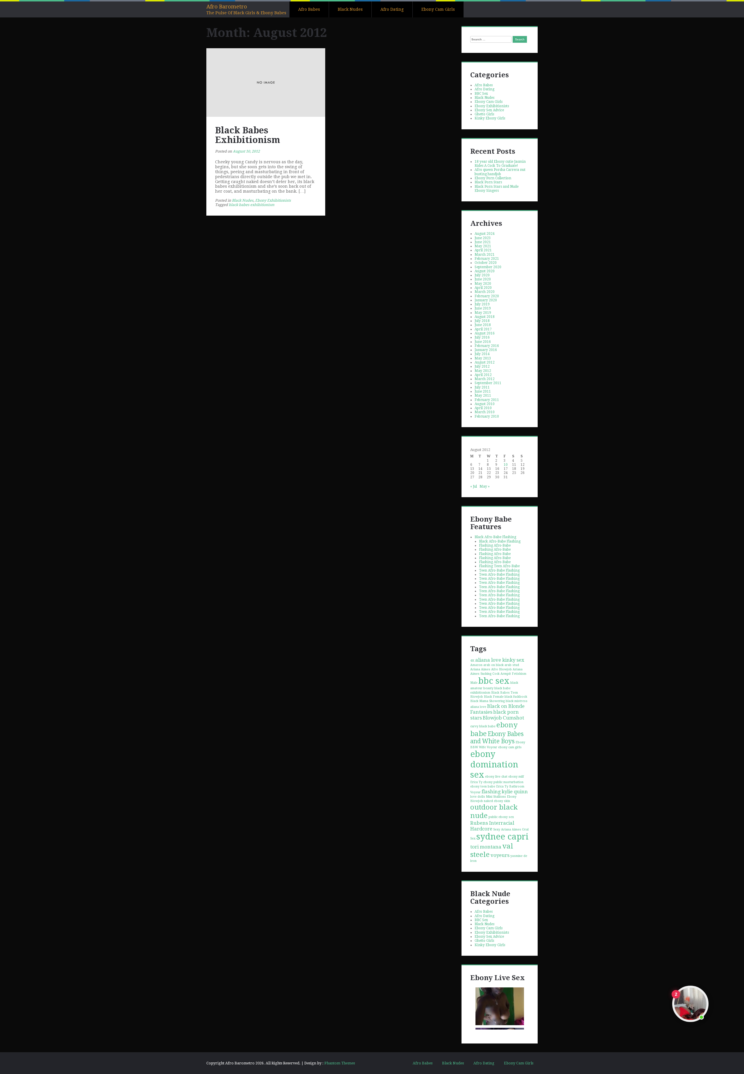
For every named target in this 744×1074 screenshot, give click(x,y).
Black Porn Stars (488, 182)
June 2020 (483, 279)
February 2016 (487, 346)
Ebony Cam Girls (438, 9)
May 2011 (483, 395)
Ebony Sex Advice (489, 110)
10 (506, 465)
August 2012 (485, 362)
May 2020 (483, 284)
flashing (491, 791)
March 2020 (485, 292)
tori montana (485, 847)
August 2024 (485, 234)
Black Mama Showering (487, 701)
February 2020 (487, 296)
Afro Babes (309, 9)
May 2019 (483, 313)
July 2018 (482, 321)
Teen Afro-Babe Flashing (499, 570)
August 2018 (485, 317)
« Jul (473, 486)
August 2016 (485, 333)
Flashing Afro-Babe (495, 545)
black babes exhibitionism (251, 205)
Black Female (494, 697)
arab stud (512, 665)
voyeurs (500, 855)
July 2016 (482, 337)
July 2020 (482, 275)
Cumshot (513, 718)
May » (485, 486)
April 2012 (483, 375)
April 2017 (483, 329)
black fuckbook (516, 697)
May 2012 (483, 371)
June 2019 (483, 308)
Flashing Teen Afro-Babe (499, 566)
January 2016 (486, 350)
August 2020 (485, 271)
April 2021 (483, 250)
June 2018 (483, 325)
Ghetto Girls (484, 114)
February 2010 (487, 416)
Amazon (476, 665)
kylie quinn (515, 791)
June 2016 (483, 342)
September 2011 (488, 383)
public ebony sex (501, 817)
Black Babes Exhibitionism (247, 135)
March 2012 (485, 379)
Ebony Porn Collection (493, 178)
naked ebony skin (497, 801)
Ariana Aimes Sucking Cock (496, 671)
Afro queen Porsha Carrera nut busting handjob (500, 172)
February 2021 (487, 259)
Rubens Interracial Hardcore (492, 826)
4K (472, 661)
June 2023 (483, 238)
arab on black (493, 665)
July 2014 (482, 354)
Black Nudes (350, 9)
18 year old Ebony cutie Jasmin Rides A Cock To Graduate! (500, 164)
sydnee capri (502, 837)
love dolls (477, 797)
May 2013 (483, 358)
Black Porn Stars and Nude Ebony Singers (496, 189)
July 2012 (482, 366)
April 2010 (483, 408)
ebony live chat (496, 776)
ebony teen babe (482, 786)
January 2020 (486, 300)
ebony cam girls (510, 747)
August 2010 (485, 404)
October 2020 (486, 263)
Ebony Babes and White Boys (497, 738)
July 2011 (482, 387)
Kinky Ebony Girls (490, 118)
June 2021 (483, 242)
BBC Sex (481, 94)
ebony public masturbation (503, 782)
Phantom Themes (339, 1063)
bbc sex (493, 681)
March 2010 (485, 412)
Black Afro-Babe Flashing (495, 537)
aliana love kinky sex (499, 660)
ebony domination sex (494, 764)
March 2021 (485, 255)
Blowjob (492, 718)
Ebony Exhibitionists (273, 200)
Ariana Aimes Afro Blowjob (491, 669)
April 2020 (483, 288)
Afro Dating (392, 9)
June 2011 (483, 391)
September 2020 (488, 267)
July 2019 (482, 304)
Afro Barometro (226, 6)
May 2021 (483, 246)
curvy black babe (483, 726)
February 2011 (487, 400)
